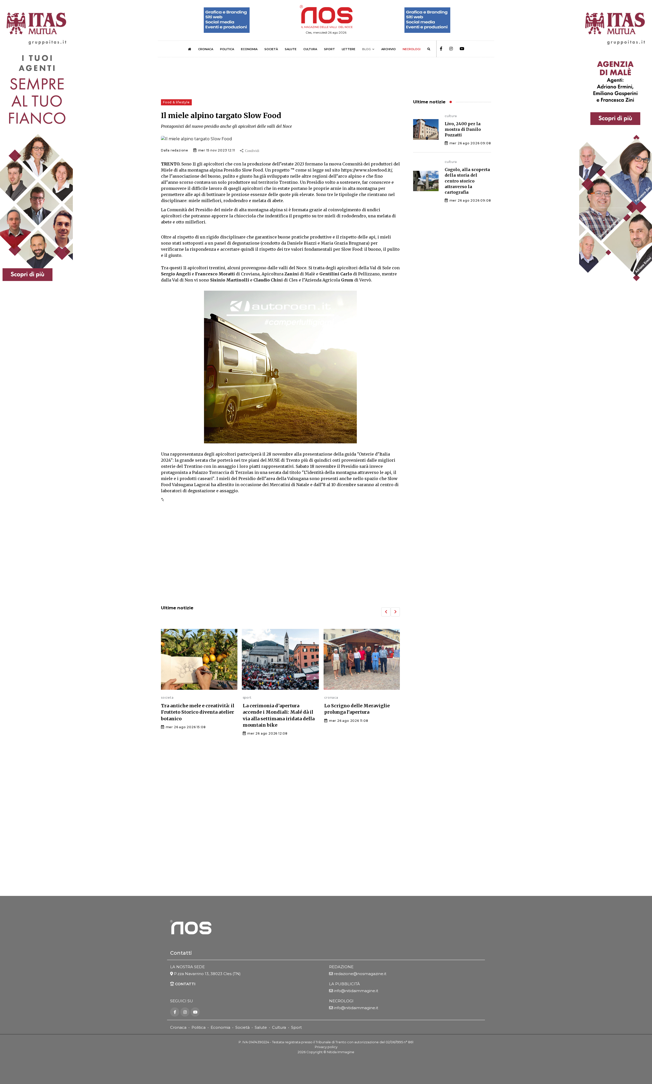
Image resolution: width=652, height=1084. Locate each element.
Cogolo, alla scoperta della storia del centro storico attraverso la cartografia (467, 181)
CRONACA (205, 49)
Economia (220, 1027)
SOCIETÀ (271, 49)
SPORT (329, 49)
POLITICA (227, 49)
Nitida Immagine (340, 1052)
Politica (199, 1027)
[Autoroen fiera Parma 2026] (280, 367)
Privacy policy (326, 1047)
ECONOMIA (249, 49)
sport (165, 697)
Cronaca (178, 1027)
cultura (330, 697)
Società (242, 1027)
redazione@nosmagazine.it (360, 973)
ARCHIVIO (388, 49)
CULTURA (310, 49)
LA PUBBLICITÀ (344, 983)
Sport (296, 1027)
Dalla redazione (174, 150)
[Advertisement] (280, 559)
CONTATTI (184, 983)
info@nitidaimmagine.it (356, 990)
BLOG (366, 49)
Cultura (279, 1027)
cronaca (250, 697)
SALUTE (290, 49)
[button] (385, 611)
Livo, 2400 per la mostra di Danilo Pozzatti (463, 129)
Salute (261, 1027)
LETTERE (348, 49)
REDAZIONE (341, 966)
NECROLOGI (411, 49)
